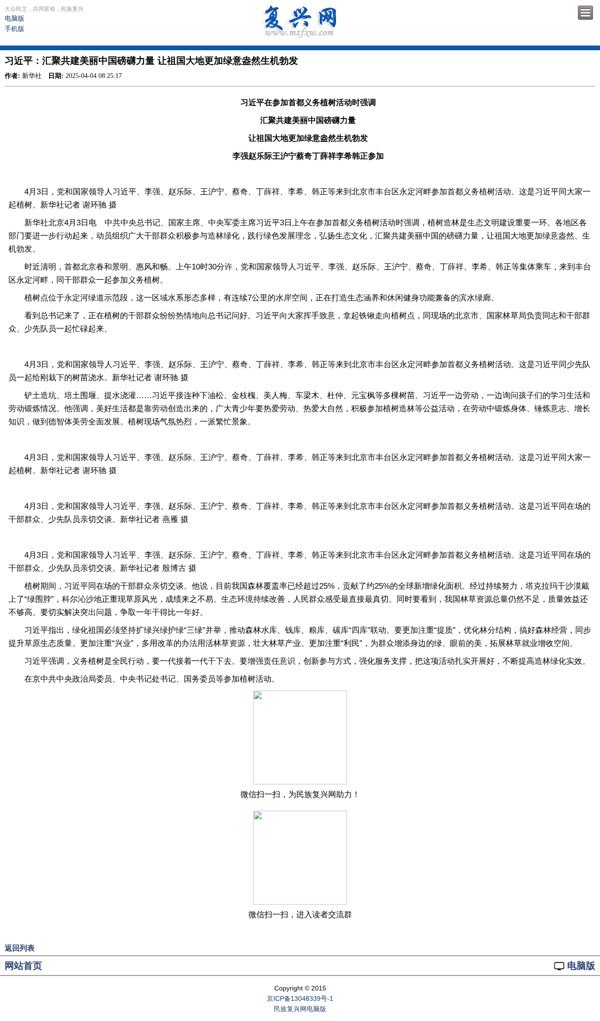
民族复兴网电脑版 (300, 1009)
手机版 (14, 28)
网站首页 (23, 965)
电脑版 (14, 18)
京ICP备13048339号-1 (300, 998)
